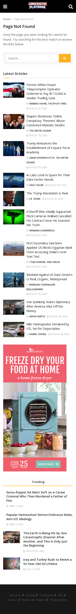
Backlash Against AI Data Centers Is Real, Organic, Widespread (49, 276)
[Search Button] (71, 6)
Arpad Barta (37, 316)
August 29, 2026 (37, 108)
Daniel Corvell (37, 334)
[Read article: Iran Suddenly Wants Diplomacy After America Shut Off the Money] (13, 307)
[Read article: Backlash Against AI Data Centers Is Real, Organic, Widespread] (13, 280)
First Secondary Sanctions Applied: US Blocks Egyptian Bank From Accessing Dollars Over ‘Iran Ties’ (49, 249)
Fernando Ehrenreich (41, 230)
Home (7, 19)
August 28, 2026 (58, 316)
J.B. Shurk (34, 198)
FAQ (60, 595)
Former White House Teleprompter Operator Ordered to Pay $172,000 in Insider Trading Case (46, 91)
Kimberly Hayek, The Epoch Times (47, 103)
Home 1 (12, 600)
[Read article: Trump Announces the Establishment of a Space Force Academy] (13, 148)
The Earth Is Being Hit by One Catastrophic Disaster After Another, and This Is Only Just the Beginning (45, 539)
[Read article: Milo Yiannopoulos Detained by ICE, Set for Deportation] (13, 329)
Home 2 (26, 600)
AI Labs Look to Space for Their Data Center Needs (48, 177)
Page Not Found (23, 19)
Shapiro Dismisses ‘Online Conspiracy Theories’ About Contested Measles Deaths (45, 120)
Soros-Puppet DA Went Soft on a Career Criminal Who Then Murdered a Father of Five (36, 496)
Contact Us (46, 595)
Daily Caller (36, 185)
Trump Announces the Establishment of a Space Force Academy (48, 147)
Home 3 (41, 600)
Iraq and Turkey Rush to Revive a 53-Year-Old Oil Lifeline (47, 562)
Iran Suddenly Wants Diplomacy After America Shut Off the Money (48, 306)
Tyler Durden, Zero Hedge (44, 262)
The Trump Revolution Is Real (47, 193)
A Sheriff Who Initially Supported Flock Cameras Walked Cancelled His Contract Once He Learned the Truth (48, 218)
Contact (30, 595)
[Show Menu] (5, 6)
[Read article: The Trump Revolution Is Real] (13, 198)
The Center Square (40, 130)
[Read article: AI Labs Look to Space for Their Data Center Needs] (13, 180)
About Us (15, 595)
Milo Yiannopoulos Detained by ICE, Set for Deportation (47, 326)
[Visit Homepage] (38, 6)
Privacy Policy (58, 600)
